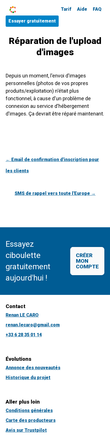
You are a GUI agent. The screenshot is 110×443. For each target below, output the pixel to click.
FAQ (97, 9)
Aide (82, 9)
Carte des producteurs (31, 420)
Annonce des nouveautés (33, 367)
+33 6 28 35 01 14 (24, 334)
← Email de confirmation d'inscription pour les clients (52, 165)
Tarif (66, 9)
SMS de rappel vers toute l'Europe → (55, 193)
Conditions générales (29, 410)
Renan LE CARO (22, 315)
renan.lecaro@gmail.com (33, 325)
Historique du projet (28, 377)
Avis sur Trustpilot (26, 430)
